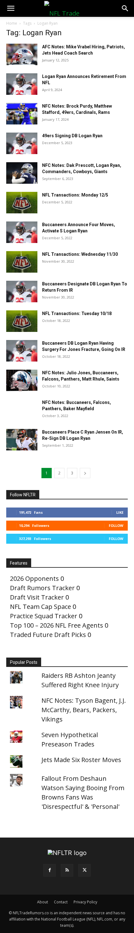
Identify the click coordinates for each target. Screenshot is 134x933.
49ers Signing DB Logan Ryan (72, 135)
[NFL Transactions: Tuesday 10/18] (21, 321)
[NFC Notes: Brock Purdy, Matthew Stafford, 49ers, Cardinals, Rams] (21, 113)
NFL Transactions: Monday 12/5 (75, 194)
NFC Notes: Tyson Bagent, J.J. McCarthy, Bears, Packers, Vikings (83, 709)
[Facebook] (49, 870)
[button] (11, 8)
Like (119, 512)
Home (11, 23)
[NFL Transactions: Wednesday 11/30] (21, 262)
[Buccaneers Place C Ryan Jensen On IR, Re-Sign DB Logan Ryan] (21, 439)
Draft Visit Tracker (37, 597)
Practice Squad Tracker (43, 616)
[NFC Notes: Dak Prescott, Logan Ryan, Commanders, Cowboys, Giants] (21, 173)
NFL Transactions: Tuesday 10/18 (77, 313)
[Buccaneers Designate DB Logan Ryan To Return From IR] (21, 291)
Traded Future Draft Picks (48, 634)
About (42, 902)
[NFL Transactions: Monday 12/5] (21, 202)
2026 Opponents (34, 578)
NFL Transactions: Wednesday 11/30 (80, 254)
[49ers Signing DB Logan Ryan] (21, 143)
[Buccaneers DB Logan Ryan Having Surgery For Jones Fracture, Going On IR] (21, 351)
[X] (84, 870)
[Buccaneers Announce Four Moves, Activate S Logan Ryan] (21, 232)
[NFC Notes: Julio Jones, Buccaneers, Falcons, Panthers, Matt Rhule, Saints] (21, 380)
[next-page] (85, 473)
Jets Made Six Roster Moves (81, 760)
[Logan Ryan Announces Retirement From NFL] (21, 84)
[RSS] (67, 870)
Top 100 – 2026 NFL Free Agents (56, 625)
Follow (116, 525)
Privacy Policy (85, 902)
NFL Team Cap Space (40, 606)
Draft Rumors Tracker (42, 588)
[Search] (125, 8)
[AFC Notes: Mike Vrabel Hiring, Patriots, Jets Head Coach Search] (21, 54)
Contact (61, 902)
